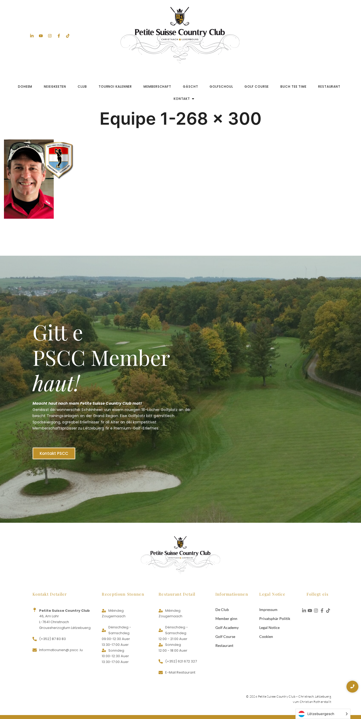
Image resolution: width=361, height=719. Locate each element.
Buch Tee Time (293, 86)
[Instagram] (50, 36)
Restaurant (329, 86)
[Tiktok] (68, 36)
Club (82, 86)
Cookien (266, 636)
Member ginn (226, 618)
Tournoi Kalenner (115, 86)
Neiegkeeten (55, 86)
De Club (222, 609)
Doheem (25, 86)
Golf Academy (227, 627)
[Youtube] (41, 36)
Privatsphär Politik (274, 618)
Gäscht (190, 86)
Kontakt (182, 98)
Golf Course (256, 86)
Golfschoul (221, 86)
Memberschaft (157, 86)
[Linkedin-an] (32, 36)
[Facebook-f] (59, 36)
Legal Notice (269, 627)
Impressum (268, 609)
